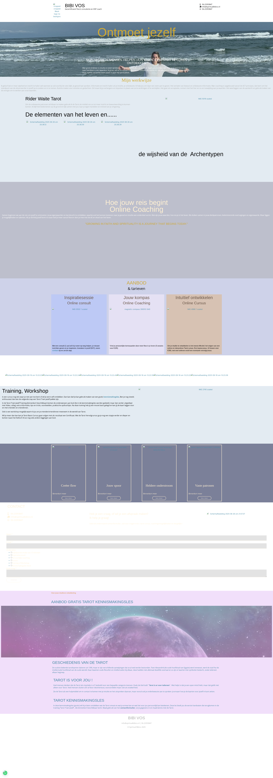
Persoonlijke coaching (21, 558)
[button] (3, 375)
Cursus (15, 560)
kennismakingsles (111, 397)
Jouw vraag (11, 568)
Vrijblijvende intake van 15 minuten (26, 552)
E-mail (9, 542)
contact (55, 350)
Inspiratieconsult (19, 555)
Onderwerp (11, 550)
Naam (9, 534)
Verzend (14, 580)
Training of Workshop (20, 563)
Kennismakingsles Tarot (21, 566)
